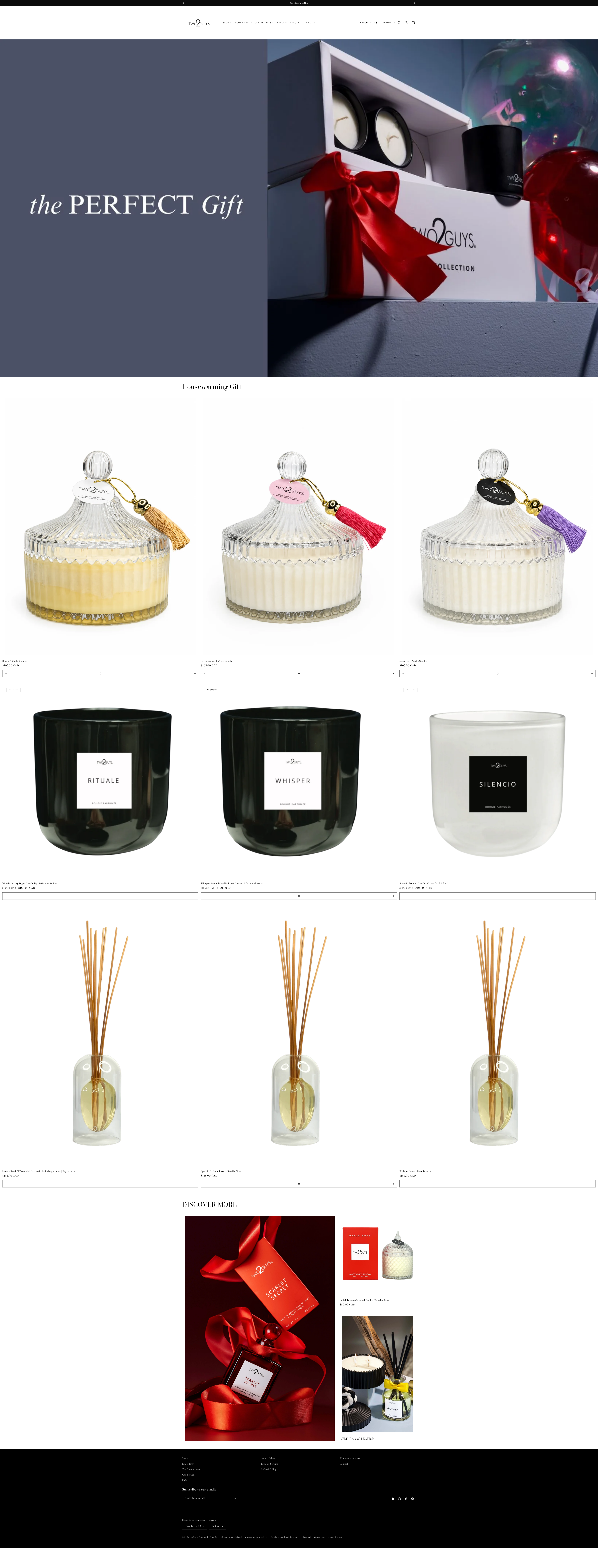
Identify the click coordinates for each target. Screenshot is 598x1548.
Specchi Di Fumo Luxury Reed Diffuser (221, 1171)
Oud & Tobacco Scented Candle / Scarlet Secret (365, 1300)
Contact (344, 1464)
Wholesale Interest (350, 1458)
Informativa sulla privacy (256, 1537)
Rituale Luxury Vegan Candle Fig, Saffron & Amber (29, 883)
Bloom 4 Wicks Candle (14, 661)
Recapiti (307, 1537)
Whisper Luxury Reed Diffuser (415, 1171)
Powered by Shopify (208, 1537)
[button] (227, 22)
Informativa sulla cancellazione (327, 1537)
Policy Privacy (269, 1458)
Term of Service (269, 1464)
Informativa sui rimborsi (231, 1537)
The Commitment (191, 1469)
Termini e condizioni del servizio (285, 1537)
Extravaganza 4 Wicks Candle (216, 661)
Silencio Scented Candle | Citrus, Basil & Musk (424, 883)
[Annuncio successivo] (414, 3)
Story (185, 1458)
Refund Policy (268, 1469)
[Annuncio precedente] (183, 3)
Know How (188, 1464)
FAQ (184, 1480)
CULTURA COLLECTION (357, 1439)
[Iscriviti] (234, 1498)
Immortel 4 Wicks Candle (413, 661)
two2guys (194, 1537)
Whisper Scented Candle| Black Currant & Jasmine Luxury (232, 883)
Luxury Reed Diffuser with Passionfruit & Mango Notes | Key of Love (38, 1171)
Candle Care (189, 1474)
